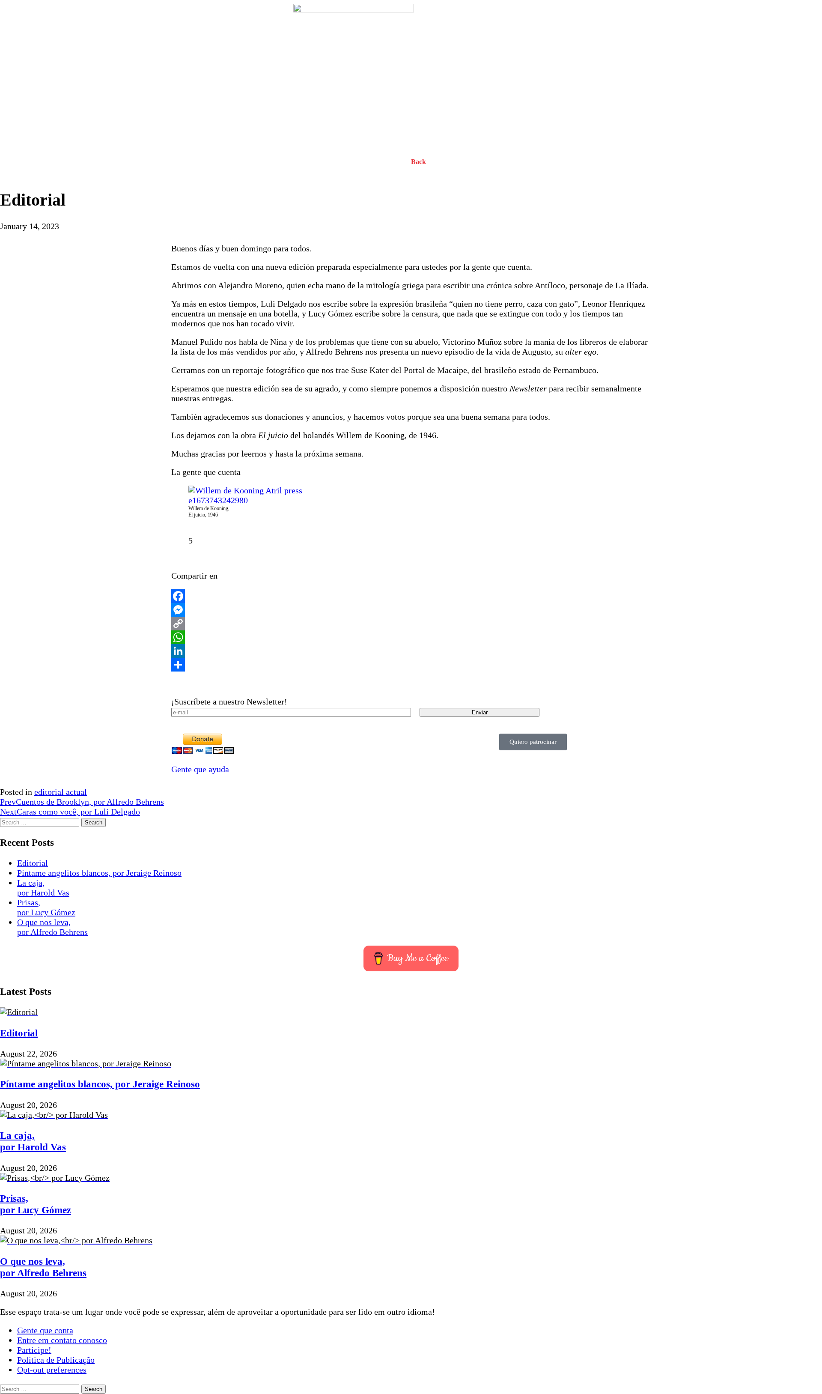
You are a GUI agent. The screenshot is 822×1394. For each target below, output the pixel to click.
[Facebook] (411, 596)
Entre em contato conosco (62, 1340)
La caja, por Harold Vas (43, 887)
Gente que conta (45, 1330)
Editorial (32, 863)
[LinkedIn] (411, 651)
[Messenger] (411, 610)
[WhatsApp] (411, 637)
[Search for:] (40, 821)
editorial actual (60, 792)
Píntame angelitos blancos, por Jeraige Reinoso (99, 873)
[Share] (411, 665)
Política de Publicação (56, 1359)
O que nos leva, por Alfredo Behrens (52, 927)
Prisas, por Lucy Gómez (46, 907)
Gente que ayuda (200, 769)
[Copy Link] (411, 623)
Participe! (34, 1350)
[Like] (178, 540)
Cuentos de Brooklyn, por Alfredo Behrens (82, 801)
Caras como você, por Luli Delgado (70, 811)
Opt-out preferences (51, 1369)
